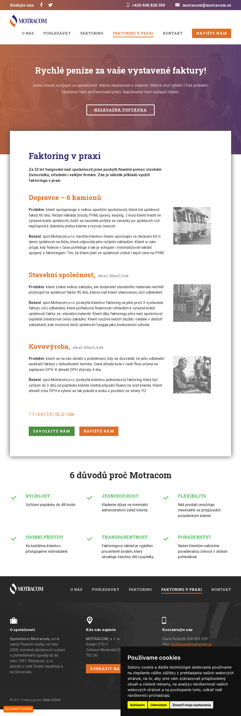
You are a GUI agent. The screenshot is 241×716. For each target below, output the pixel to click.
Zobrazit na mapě (112, 668)
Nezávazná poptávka (120, 109)
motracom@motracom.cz (206, 5)
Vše (71, 414)
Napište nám (211, 33)
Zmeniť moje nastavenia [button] (191, 705)
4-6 (40, 414)
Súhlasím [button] (137, 705)
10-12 (60, 414)
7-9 (49, 414)
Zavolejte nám (51, 431)
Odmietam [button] (158, 705)
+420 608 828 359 (148, 5)
